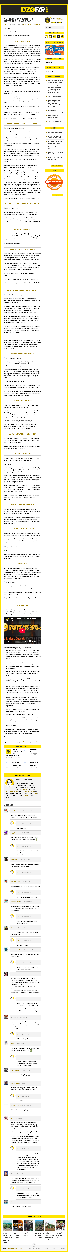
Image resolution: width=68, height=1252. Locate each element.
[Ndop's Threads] (62, 37)
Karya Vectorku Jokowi (55, 132)
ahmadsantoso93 (15, 901)
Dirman (13, 1043)
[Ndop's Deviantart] (58, 37)
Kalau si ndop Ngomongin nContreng (55, 111)
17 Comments (9, 757)
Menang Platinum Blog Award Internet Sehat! (55, 136)
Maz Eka (13, 927)
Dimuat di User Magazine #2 (56, 147)
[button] (3, 2)
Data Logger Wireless (16, 1105)
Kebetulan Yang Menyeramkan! (53, 116)
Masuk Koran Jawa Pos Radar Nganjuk (55, 158)
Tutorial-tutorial (50, 1249)
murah (22, 742)
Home (29, 1249)
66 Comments (9, 767)
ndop (5, 24)
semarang (27, 742)
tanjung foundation (16, 1070)
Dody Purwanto (15, 1083)
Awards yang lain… (57, 195)
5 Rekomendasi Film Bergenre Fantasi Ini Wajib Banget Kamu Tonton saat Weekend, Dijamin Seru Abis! (55, 89)
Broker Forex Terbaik (16, 950)
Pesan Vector (37, 1249)
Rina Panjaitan (14, 1202)
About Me (62, 1249)
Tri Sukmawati (14, 859)
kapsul (17, 742)
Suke (12, 974)
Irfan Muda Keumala (16, 810)
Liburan (25, 24)
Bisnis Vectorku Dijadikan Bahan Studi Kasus (56, 142)
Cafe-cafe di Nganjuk (54, 121)
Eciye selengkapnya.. (57, 165)
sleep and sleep (36, 742)
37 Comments (33, 753)
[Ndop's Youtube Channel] (54, 37)
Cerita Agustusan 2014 (55, 96)
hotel (13, 742)
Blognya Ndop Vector (15, 1249)
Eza (11, 1118)
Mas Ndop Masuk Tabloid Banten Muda (55, 153)
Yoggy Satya (14, 833)
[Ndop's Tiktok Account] (50, 37)
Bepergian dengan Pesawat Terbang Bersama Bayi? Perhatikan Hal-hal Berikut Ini (54, 103)
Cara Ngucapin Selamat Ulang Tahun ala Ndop (55, 81)
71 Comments (27, 767)
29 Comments (36, 24)
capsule (9, 742)
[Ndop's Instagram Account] (46, 37)
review (29, 24)
